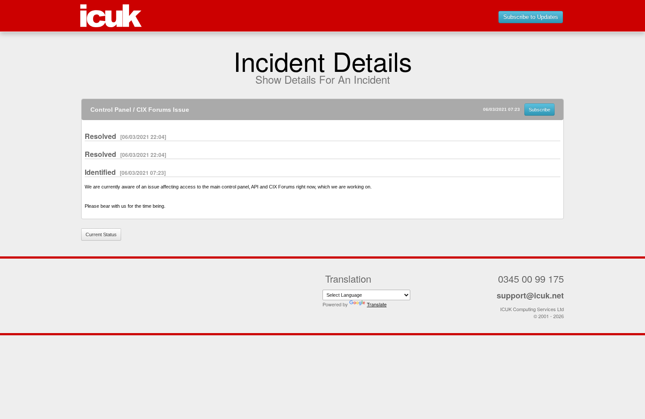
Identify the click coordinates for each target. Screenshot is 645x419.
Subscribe (539, 109)
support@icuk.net (530, 295)
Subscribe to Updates (530, 17)
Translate (377, 304)
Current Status (101, 234)
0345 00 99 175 (531, 278)
